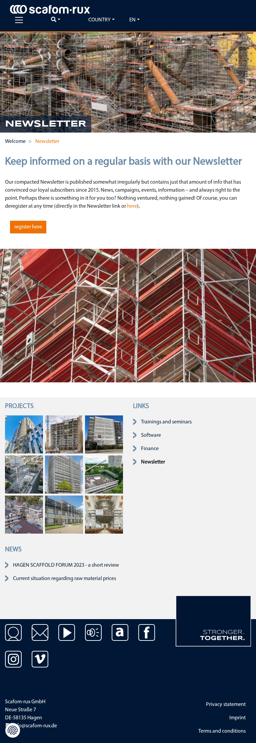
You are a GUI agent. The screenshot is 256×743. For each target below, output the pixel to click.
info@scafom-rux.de (34, 726)
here (132, 206)
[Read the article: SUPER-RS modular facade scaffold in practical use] (104, 434)
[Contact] (13, 637)
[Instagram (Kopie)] (13, 664)
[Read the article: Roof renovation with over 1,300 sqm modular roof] (104, 474)
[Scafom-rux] (50, 9)
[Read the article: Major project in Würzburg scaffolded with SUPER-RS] (64, 434)
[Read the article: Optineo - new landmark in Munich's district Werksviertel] (24, 434)
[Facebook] (146, 637)
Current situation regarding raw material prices (64, 578)
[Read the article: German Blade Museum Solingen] (64, 514)
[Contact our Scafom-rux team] (40, 637)
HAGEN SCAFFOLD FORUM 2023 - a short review (66, 565)
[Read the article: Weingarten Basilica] (104, 514)
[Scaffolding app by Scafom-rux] (120, 637)
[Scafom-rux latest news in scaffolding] (93, 637)
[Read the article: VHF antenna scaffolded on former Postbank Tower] (24, 474)
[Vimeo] (40, 664)
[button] (9, 82)
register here (28, 227)
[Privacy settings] (12, 730)
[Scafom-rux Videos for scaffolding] (66, 637)
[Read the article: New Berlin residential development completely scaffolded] (24, 514)
